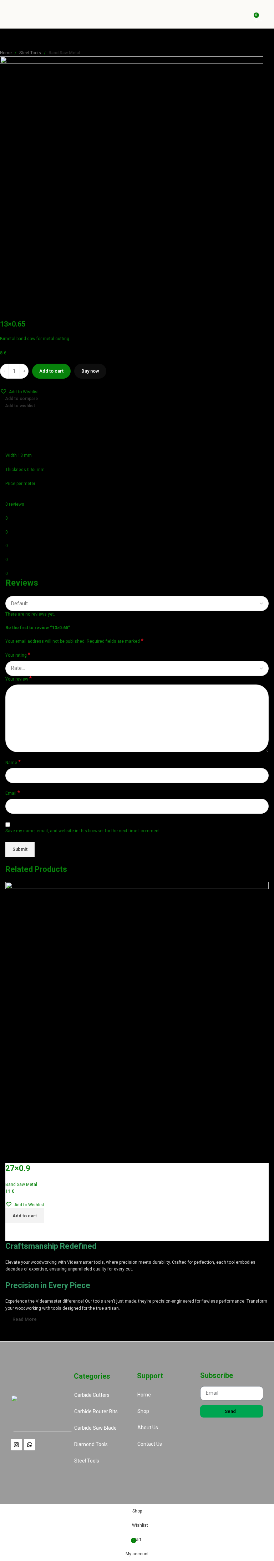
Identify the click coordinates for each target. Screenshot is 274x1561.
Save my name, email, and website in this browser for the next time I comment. (83, 830)
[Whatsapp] (29, 1444)
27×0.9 (17, 1168)
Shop (143, 1411)
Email (12, 793)
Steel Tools (30, 52)
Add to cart (51, 371)
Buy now (90, 371)
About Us (147, 1427)
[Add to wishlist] (14, 1154)
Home (6, 52)
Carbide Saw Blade (95, 1428)
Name (13, 762)
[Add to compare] (14, 1232)
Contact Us (149, 1444)
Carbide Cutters (92, 1395)
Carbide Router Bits (96, 1411)
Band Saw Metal (64, 52)
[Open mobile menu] (265, 14)
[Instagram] (16, 1444)
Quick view (33, 1232)
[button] (19, 391)
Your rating (17, 655)
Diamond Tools (91, 1444)
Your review (18, 679)
